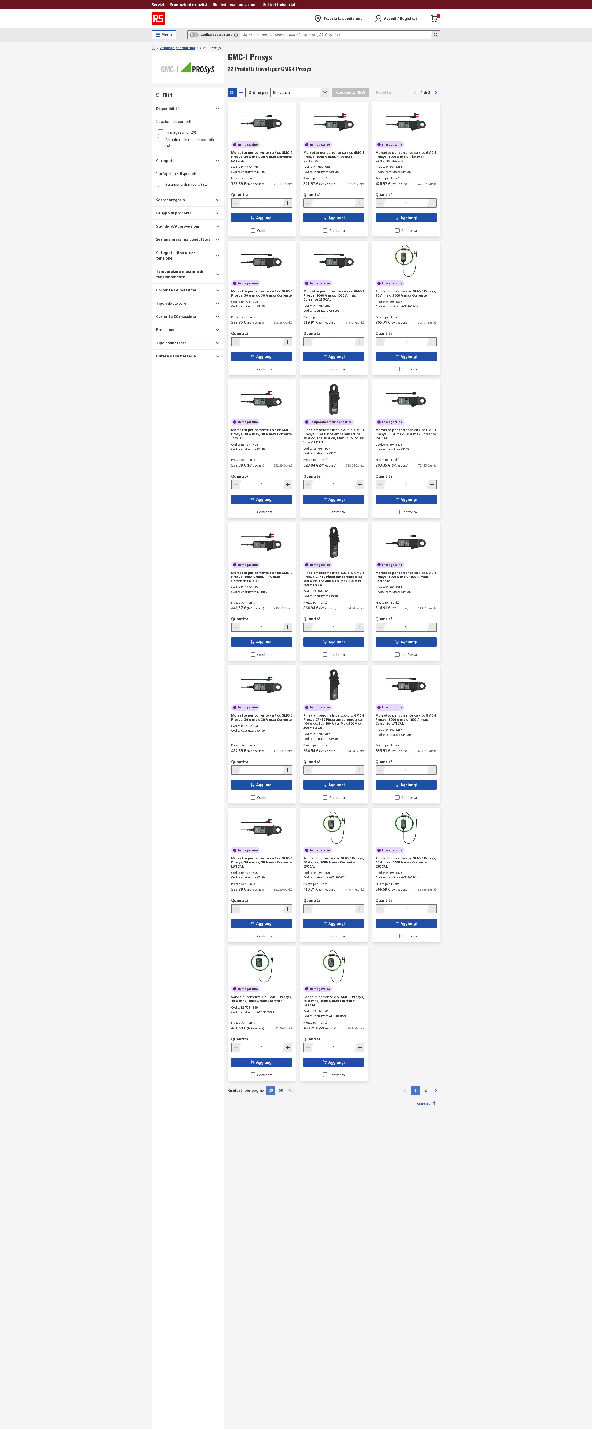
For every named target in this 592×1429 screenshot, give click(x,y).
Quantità (239, 194)
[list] (241, 92)
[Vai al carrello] (434, 18)
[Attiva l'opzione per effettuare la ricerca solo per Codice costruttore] (236, 35)
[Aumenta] (287, 203)
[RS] (158, 18)
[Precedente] (415, 92)
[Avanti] (435, 92)
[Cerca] (435, 35)
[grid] (232, 92)
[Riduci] (236, 203)
